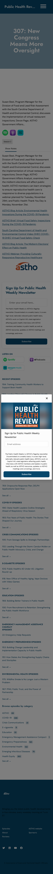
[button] (46, 398)
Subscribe (26, 474)
